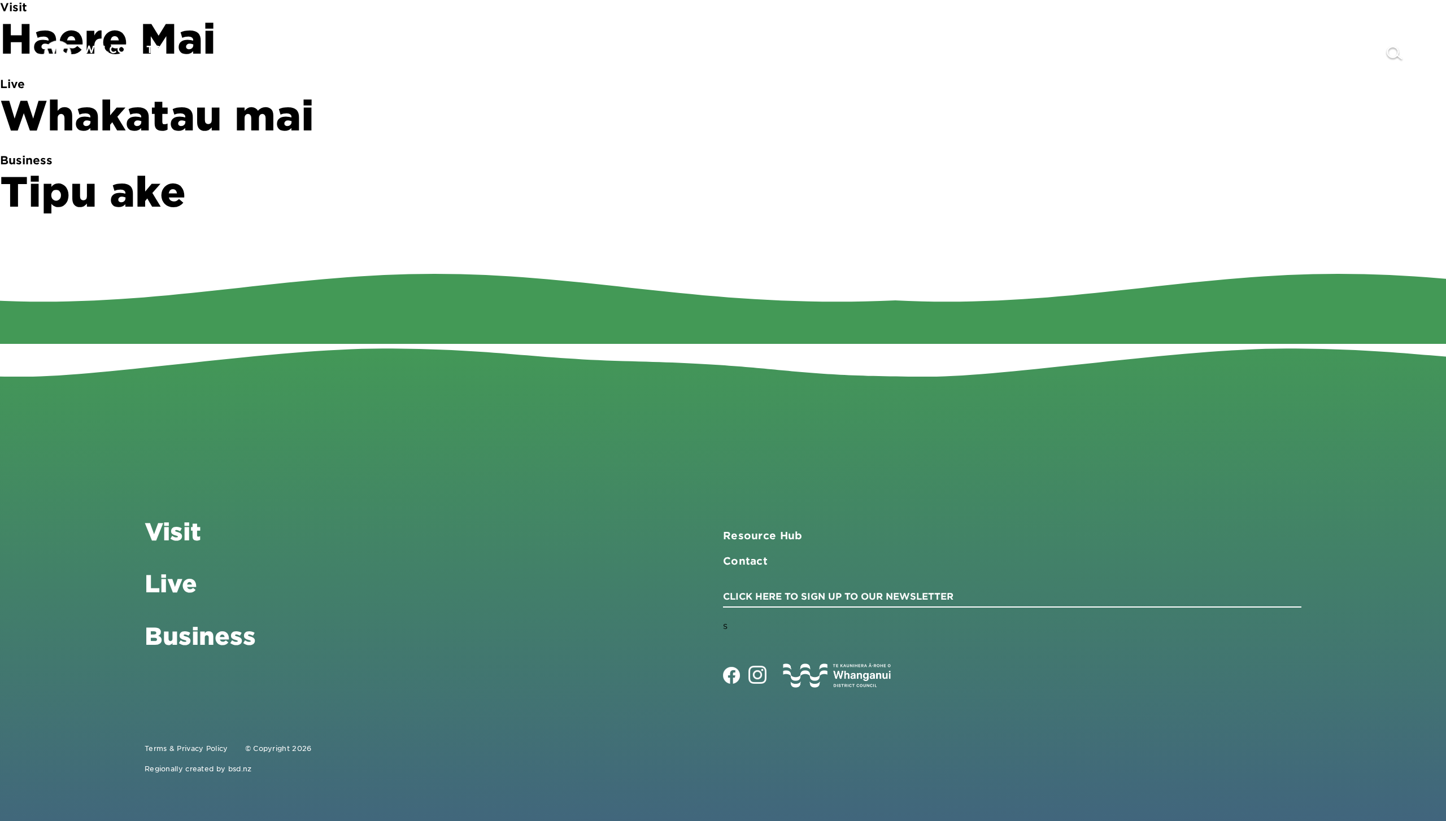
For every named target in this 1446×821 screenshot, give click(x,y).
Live (1284, 53)
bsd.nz (240, 768)
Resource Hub (763, 535)
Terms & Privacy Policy (186, 748)
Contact (1347, 53)
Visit (1155, 53)
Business (1220, 53)
